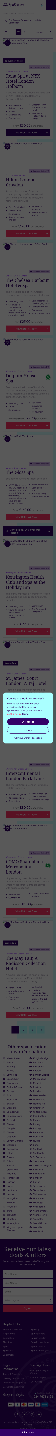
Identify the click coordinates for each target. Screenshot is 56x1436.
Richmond (38, 1132)
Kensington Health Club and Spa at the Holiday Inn (25, 582)
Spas (12, 13)
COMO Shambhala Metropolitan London (24, 867)
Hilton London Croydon (21, 182)
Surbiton (37, 1177)
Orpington (38, 1107)
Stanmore (38, 1161)
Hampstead (13, 1177)
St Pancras (39, 1157)
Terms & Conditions (12, 1374)
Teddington (39, 1186)
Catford (11, 1120)
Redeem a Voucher (13, 1329)
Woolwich (38, 1231)
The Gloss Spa (20, 472)
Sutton (36, 1181)
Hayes (10, 1186)
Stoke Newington (42, 1165)
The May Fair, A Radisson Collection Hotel (26, 963)
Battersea (12, 1074)
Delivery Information (13, 1378)
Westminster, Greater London (19, 371)
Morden (37, 1091)
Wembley (38, 1219)
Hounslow (12, 1206)
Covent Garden (15, 1140)
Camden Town (14, 1115)
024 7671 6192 (43, 1397)
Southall (37, 1149)
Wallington (39, 1206)
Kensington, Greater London (18, 572)
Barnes (10, 1070)
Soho (36, 1144)
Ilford (9, 1210)
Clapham (11, 1136)
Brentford (12, 1099)
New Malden (39, 1095)
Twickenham (40, 1194)
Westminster (13, 1058)
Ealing (10, 1153)
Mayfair (37, 1083)
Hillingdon (12, 1198)
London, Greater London (17, 71)
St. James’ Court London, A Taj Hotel (26, 681)
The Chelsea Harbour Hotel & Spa (27, 283)
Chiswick (11, 1132)
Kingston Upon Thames (15, 1229)
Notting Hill (39, 1103)
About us (7, 1342)
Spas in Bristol (38, 1346)
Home (5, 13)
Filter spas (28, 1432)
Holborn (11, 1202)
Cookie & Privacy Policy (14, 1382)
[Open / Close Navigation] (51, 5)
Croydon (11, 1144)
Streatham (39, 1173)
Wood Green (40, 1223)
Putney (37, 1128)
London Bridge (41, 1074)
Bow (9, 1095)
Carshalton (29, 13)
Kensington (13, 1223)
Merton (37, 1087)
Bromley (11, 1107)
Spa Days (35, 1329)
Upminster (38, 1198)
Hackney (11, 1173)
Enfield (10, 1165)
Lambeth (38, 1062)
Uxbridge (38, 1202)
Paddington (39, 1115)
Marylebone (39, 1078)
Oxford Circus (40, 1111)
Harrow (11, 1181)
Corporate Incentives (13, 1386)
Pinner (36, 1120)
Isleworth (11, 1214)
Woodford (38, 1227)
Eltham (10, 1161)
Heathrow (12, 1190)
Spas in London (38, 1338)
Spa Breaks (8, 1354)
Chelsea (11, 1124)
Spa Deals (8, 1350)
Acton (10, 1062)
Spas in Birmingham (41, 1350)
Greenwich (12, 1169)
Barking (11, 1066)
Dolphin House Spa (21, 378)
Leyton (37, 1070)
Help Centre (9, 1333)
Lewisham (38, 1066)
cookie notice (14, 713)
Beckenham (13, 1078)
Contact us (8, 1338)
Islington (11, 1219)
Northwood (39, 1099)
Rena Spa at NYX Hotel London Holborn (23, 81)
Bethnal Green (14, 1087)
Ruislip (36, 1140)
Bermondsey (13, 1083)
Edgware (11, 1157)
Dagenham (13, 1149)
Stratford (38, 1169)
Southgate (38, 1153)
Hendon (11, 1194)
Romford (38, 1136)
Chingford (12, 1128)
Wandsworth (40, 1214)
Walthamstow (40, 1210)
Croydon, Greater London (17, 175)
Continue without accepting (28, 737)
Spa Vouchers (38, 1333)
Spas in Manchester (41, 1342)
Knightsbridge (40, 1058)
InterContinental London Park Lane (25, 776)
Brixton (10, 1103)
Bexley (10, 1091)
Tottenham (39, 1190)
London (20, 13)
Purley (36, 1124)
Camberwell (13, 1111)
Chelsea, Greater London (16, 276)
